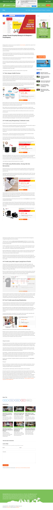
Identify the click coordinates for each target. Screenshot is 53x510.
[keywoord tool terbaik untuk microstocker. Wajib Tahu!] (19, 409)
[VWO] (20, 6)
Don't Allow (28, 6)
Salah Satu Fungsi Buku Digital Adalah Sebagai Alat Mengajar (8, 429)
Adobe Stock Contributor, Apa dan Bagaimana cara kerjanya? (7, 414)
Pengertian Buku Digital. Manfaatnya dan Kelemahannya (18, 429)
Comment (4, 451)
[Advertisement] (21, 41)
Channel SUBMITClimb (9, 379)
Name (4, 447)
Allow (34, 6)
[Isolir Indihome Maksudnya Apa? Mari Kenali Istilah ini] (30, 424)
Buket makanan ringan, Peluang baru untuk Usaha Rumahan (30, 414)
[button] (6, 400)
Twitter (25, 378)
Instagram (28, 378)
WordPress (8, 507)
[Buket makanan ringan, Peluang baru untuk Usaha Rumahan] (30, 409)
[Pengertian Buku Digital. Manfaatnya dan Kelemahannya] (19, 424)
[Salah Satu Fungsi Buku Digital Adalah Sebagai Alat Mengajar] (8, 424)
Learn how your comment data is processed (23, 467)
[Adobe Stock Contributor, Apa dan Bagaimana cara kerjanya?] (8, 409)
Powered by (18, 6)
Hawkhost (17, 507)
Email (20, 447)
